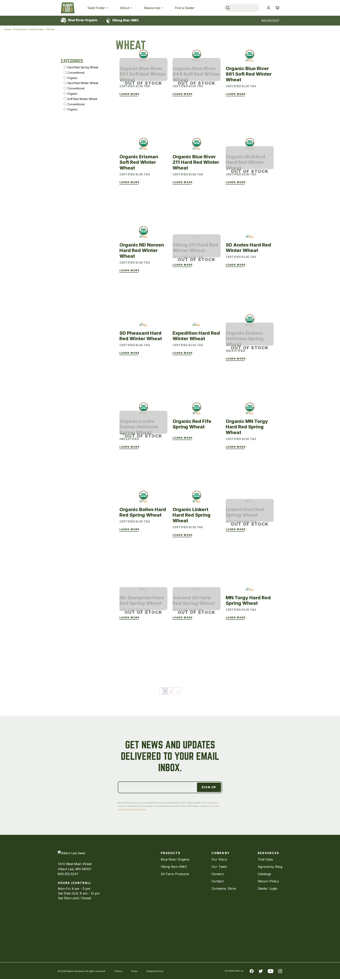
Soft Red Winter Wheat (82, 98)
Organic (72, 77)
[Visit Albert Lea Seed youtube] (270, 971)
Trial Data (265, 859)
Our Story (219, 859)
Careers (218, 874)
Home (7, 29)
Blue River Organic (82, 20)
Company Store (224, 888)
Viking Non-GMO (125, 20)
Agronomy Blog (270, 867)
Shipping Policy (154, 971)
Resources (152, 8)
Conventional (75, 72)
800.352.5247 (270, 20)
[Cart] (277, 8)
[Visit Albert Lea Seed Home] (68, 7)
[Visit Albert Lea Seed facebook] (252, 971)
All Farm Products (175, 874)
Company (221, 853)
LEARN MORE (129, 94)
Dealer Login (267, 888)
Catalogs (264, 874)
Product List (20, 29)
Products (171, 853)
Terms (134, 971)
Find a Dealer (185, 8)
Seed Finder (96, 8)
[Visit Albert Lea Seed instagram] (280, 971)
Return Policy (268, 881)
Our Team (219, 867)
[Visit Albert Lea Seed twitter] (261, 971)
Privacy (118, 971)
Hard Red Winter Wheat (82, 83)
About (124, 8)
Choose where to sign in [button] (268, 8)
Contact (218, 881)
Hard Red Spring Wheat (82, 67)
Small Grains (36, 29)
